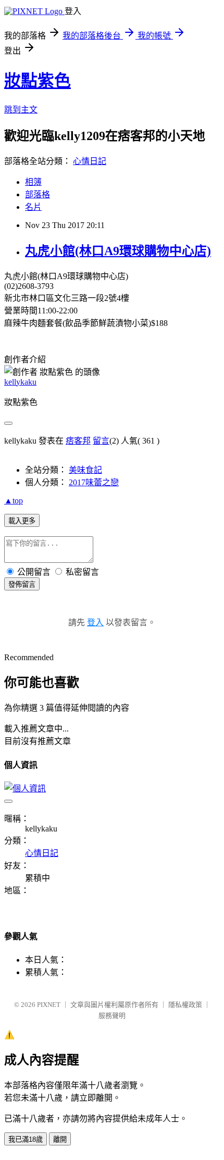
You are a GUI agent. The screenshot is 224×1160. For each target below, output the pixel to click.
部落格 (37, 194)
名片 (33, 207)
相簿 (33, 182)
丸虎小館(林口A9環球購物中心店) (118, 251)
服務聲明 (112, 1015)
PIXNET (48, 1004)
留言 (101, 440)
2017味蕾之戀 (94, 482)
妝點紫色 (37, 80)
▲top (13, 500)
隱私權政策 (185, 1004)
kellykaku (20, 381)
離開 (60, 1139)
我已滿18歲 (25, 1139)
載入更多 (21, 521)
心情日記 (89, 161)
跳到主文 (21, 109)
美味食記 (85, 469)
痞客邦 (78, 440)
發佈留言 (21, 584)
